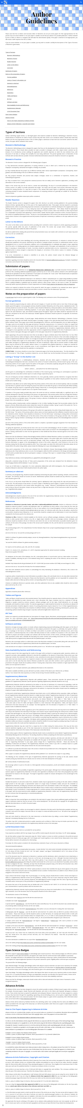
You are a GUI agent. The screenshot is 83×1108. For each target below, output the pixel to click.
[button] (2, 2)
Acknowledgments (12, 86)
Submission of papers (11, 71)
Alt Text (9, 99)
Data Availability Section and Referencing (18, 105)
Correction (10, 68)
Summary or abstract (13, 83)
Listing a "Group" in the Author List (16, 80)
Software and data (12, 102)
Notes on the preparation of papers (15, 74)
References (10, 89)
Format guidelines (12, 77)
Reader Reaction (11, 61)
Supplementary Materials (14, 108)
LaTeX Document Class (13, 111)
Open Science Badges (11, 114)
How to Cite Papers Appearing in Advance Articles (20, 120)
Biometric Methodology (13, 55)
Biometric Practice (12, 58)
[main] (41, 17)
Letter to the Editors (12, 65)
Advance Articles (10, 117)
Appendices (10, 92)
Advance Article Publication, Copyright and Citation (21, 124)
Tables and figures (12, 96)
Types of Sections (10, 52)
